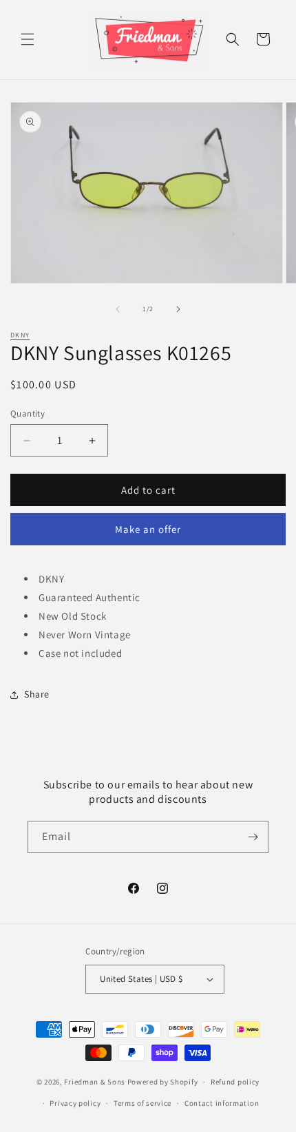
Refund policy (235, 1082)
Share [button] (37, 694)
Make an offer (148, 529)
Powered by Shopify (162, 1082)
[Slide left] (118, 309)
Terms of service (142, 1103)
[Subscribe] (252, 837)
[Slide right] (178, 309)
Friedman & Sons (94, 1082)
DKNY (20, 335)
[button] (27, 39)
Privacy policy (75, 1103)
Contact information (221, 1103)
